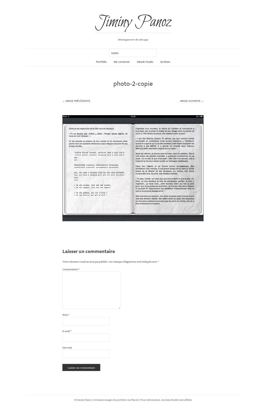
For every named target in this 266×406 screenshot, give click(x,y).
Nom (66, 314)
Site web (67, 347)
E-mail (66, 331)
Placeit (135, 399)
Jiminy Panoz (133, 22)
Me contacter (122, 61)
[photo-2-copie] (133, 168)
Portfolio (101, 61)
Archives (165, 61)
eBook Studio (145, 61)
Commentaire (71, 269)
